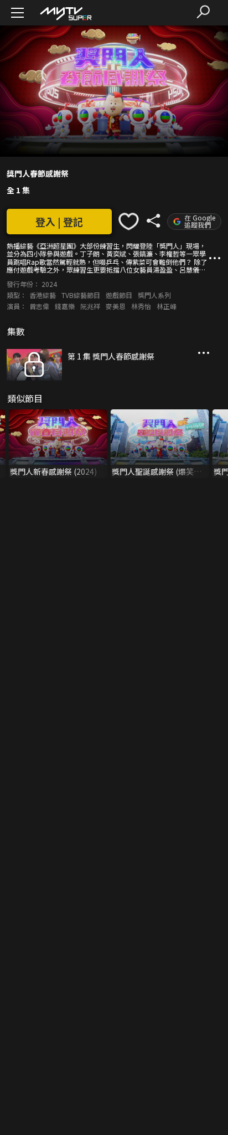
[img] (65, 13)
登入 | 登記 (59, 221)
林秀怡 (141, 306)
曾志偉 (39, 306)
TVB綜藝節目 (80, 295)
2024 (49, 284)
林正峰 (167, 306)
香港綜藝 (42, 295)
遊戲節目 (119, 295)
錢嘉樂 (65, 306)
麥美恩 (116, 306)
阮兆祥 (90, 306)
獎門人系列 (154, 295)
